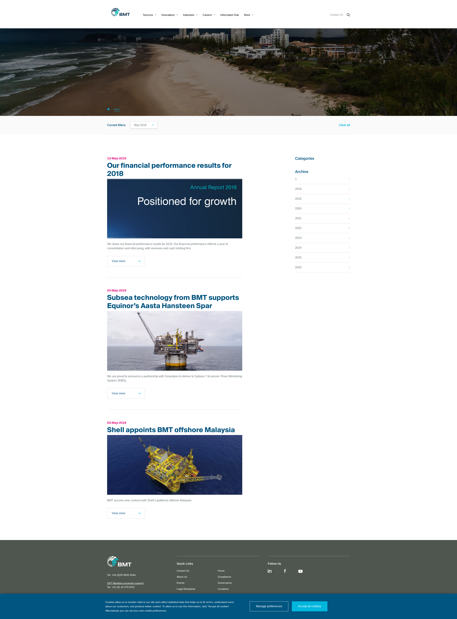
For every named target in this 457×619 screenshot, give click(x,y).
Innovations (168, 14)
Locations (223, 588)
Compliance (224, 576)
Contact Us (336, 14)
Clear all (344, 125)
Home (221, 570)
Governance (225, 582)
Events (180, 582)
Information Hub (229, 14)
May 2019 (140, 125)
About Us (182, 576)
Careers (207, 14)
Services (148, 14)
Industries (188, 14)
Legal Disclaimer (186, 588)
